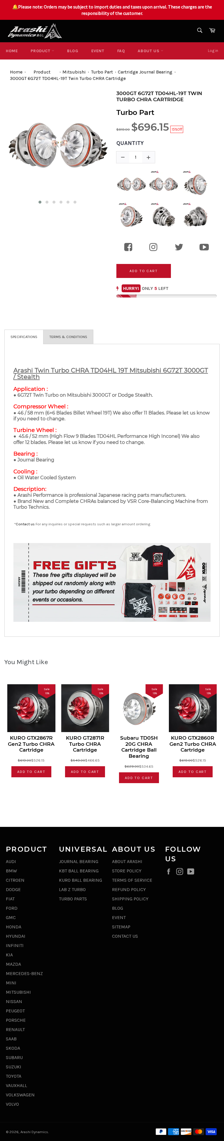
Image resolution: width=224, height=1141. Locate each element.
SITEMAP (121, 927)
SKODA (13, 1048)
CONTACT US (125, 936)
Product (41, 50)
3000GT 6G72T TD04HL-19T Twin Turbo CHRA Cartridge (68, 78)
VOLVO (12, 1104)
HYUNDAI (15, 936)
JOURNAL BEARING (78, 861)
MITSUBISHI (18, 992)
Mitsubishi (74, 72)
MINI (11, 983)
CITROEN (15, 880)
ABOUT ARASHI (127, 861)
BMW (11, 871)
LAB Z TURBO (72, 889)
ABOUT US (149, 50)
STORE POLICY (126, 871)
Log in (213, 50)
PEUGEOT (15, 1011)
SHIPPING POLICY (130, 899)
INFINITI (15, 945)
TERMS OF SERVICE (132, 880)
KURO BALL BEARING (80, 880)
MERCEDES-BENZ (24, 973)
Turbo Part (102, 72)
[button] (39, 202)
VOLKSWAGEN (20, 1095)
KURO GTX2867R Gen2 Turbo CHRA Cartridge (31, 744)
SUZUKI (13, 1067)
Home (12, 50)
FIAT (10, 899)
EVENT (97, 50)
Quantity (130, 143)
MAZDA (13, 964)
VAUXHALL (16, 1085)
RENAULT (15, 1029)
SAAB (11, 1039)
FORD (12, 908)
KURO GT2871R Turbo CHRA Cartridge (85, 744)
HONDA (13, 927)
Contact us (25, 524)
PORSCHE (16, 1020)
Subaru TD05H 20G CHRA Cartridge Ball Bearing (139, 747)
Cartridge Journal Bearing (145, 72)
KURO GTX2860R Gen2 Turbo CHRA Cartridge (192, 744)
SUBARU (14, 1057)
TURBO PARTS (73, 899)
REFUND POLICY (129, 889)
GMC (11, 917)
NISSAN (14, 1001)
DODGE (13, 889)
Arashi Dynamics (34, 1132)
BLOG (72, 50)
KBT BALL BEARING (79, 871)
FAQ (121, 50)
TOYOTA (13, 1076)
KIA (9, 955)
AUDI (11, 861)
